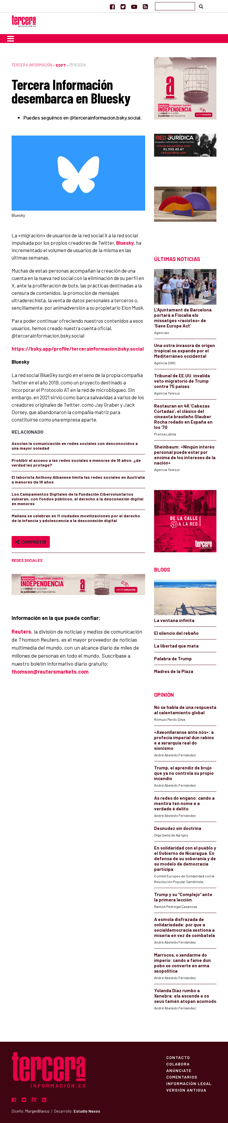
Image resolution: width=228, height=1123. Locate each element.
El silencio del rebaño (176, 633)
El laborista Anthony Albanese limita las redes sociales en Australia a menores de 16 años (78, 479)
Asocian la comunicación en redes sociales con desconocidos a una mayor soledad (75, 446)
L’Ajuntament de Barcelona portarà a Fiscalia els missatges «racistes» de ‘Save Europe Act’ (183, 317)
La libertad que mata (176, 645)
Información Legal (189, 1083)
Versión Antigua (186, 1089)
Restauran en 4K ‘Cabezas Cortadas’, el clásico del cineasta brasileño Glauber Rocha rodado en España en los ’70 (183, 416)
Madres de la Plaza (173, 671)
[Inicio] (24, 20)
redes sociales (27, 560)
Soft (61, 65)
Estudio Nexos (87, 1111)
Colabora (178, 1063)
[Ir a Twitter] (123, 6)
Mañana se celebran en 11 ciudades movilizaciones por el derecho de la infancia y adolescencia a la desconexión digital (76, 518)
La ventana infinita (174, 620)
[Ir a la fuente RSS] (145, 6)
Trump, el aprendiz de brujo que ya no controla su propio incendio (184, 773)
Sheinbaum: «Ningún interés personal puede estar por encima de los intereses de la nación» (185, 454)
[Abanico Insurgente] (185, 211)
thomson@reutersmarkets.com (50, 671)
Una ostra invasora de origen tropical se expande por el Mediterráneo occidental (184, 351)
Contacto (178, 1057)
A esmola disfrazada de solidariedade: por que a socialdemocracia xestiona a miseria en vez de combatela (184, 927)
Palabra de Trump (173, 658)
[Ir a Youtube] (134, 6)
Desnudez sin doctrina (177, 828)
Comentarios (181, 1076)
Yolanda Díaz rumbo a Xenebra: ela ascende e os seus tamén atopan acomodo (185, 996)
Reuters (21, 631)
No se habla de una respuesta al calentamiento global (185, 709)
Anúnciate (178, 1070)
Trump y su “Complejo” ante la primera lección (183, 897)
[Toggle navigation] (10, 38)
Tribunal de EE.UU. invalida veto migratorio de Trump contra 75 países (182, 381)
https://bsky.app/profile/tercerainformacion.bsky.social (78, 348)
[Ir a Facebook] (112, 6)
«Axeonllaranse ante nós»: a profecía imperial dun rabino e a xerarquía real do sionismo (184, 740)
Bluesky (125, 243)
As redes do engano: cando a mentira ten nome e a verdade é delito (184, 803)
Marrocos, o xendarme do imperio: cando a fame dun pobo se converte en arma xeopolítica (182, 963)
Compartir (32, 542)
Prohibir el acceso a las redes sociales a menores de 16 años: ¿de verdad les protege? (76, 462)
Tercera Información (32, 65)
